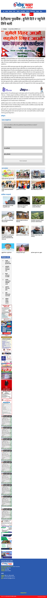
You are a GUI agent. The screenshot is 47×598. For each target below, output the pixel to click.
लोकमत (24, 14)
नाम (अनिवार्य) (7, 148)
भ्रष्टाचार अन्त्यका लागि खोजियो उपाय (22, 235)
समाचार (6, 11)
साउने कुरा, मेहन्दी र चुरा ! (20, 252)
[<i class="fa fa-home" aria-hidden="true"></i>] (4, 11)
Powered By (40, 596)
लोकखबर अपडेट (5, 257)
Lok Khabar (44, 596)
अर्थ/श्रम (18, 11)
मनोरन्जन (27, 11)
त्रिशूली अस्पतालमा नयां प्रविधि (36, 179)
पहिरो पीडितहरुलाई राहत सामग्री (36, 189)
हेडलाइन (10, 11)
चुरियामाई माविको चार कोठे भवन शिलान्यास (22, 221)
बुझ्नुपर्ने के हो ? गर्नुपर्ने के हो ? (7, 252)
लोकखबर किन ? (23, 593)
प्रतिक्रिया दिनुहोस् (7, 127)
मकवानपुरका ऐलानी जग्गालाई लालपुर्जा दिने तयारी (8, 206)
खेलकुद (37, 11)
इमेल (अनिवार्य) (7, 154)
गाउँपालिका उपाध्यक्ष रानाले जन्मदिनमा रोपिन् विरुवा (37, 206)
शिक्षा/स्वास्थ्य (32, 11)
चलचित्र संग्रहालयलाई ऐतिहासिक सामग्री (7, 190)
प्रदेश (14, 11)
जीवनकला (20, 14)
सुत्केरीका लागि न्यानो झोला (21, 189)
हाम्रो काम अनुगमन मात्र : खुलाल (36, 252)
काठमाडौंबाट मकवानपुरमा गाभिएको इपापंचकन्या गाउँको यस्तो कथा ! (37, 221)
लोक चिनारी (15, 14)
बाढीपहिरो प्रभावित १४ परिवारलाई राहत (23, 179)
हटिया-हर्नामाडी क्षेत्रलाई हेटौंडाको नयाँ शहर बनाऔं (7, 221)
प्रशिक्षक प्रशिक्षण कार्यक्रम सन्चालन (7, 301)
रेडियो (28, 14)
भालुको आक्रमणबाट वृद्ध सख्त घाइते (8, 179)
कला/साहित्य (23, 11)
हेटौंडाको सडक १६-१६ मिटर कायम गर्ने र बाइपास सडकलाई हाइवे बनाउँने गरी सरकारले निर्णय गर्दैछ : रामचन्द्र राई (8, 237)
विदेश (41, 11)
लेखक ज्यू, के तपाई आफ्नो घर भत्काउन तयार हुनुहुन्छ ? (23, 206)
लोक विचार (5, 14)
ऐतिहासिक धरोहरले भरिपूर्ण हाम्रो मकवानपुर (36, 235)
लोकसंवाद (10, 14)
